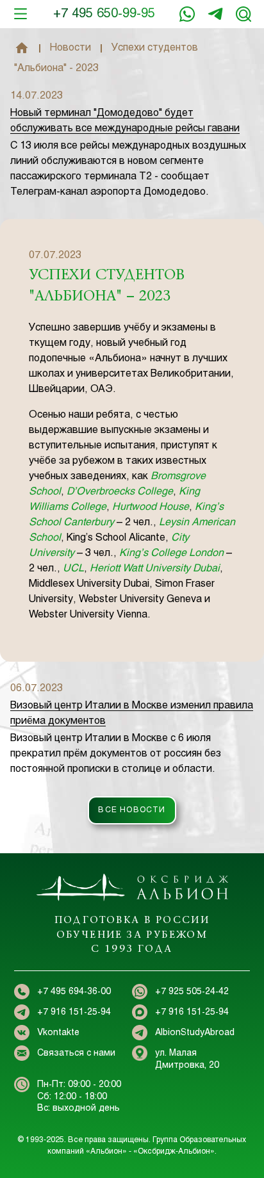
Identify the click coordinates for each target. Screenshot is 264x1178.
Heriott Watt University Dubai (155, 568)
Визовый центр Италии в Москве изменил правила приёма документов (131, 713)
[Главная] (21, 48)
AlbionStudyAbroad (195, 1033)
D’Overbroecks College (120, 491)
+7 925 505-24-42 (192, 992)
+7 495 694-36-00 (74, 992)
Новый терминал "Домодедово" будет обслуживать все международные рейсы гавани (125, 120)
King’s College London (171, 553)
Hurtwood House (150, 507)
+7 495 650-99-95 (104, 14)
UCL (73, 568)
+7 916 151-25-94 (215, 14)
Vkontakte (58, 1033)
